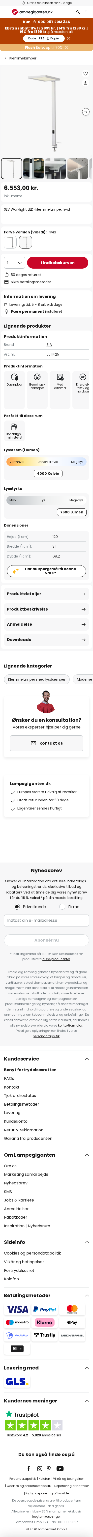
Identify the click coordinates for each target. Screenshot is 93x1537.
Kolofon (11, 1279)
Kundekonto (16, 1121)
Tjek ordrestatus (20, 1095)
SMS (8, 1192)
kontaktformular (70, 1025)
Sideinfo (14, 1242)
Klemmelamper (22, 58)
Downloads (19, 640)
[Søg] (78, 12)
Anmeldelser (16, 1209)
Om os (10, 1166)
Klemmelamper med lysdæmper (36, 679)
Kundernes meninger (30, 1400)
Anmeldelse (19, 624)
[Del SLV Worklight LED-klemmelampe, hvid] (85, 82)
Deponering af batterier (71, 1486)
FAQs (9, 1078)
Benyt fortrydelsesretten (30, 1070)
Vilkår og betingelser (24, 1262)
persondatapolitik (46, 1036)
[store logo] (35, 12)
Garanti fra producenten (28, 1138)
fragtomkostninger (46, 1516)
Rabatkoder (15, 1217)
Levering (12, 1113)
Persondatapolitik (22, 1479)
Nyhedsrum (39, 1226)
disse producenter (56, 959)
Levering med (21, 1367)
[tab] (46, 1098)
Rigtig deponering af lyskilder (48, 1493)
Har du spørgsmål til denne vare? (50, 571)
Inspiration (14, 1226)
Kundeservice (21, 1058)
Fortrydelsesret (19, 1270)
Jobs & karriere (19, 1200)
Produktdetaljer (24, 594)
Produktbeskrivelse (27, 609)
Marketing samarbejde (26, 1174)
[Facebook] (32, 1468)
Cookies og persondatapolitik (32, 1253)
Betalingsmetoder (21, 1104)
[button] (11, 168)
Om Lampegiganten (29, 1154)
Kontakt (12, 1087)
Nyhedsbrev (16, 1183)
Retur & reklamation (23, 1130)
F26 (44, 38)
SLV (49, 344)
